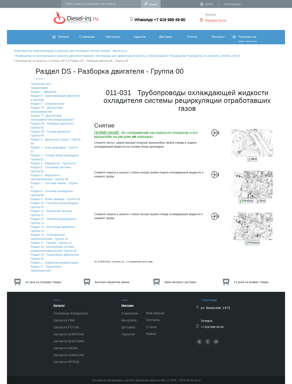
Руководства (247, 39)
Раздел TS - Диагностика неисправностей (47, 110)
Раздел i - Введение (44, 92)
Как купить (113, 37)
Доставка (165, 37)
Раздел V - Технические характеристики (46, 269)
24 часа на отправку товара (43, 282)
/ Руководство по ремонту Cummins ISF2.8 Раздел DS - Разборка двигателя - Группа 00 (71, 61)
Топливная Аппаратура (70, 313)
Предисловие (39, 88)
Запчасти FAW (64, 320)
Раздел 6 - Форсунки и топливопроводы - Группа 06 (49, 177)
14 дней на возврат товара (251, 282)
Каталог (63, 37)
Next (254, 159)
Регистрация (232, 4)
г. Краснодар (209, 300)
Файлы (151, 334)
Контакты (218, 37)
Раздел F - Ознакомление (47, 104)
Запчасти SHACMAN (68, 341)
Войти (209, 4)
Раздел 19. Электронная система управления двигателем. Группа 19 (54, 249)
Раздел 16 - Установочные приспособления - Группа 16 (49, 237)
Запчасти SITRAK (66, 362)
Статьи (192, 37)
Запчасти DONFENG (68, 334)
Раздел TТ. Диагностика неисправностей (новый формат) (52, 118)
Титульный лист (41, 84)
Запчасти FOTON (66, 327)
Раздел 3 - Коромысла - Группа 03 (53, 163)
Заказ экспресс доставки (180, 282)
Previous (247, 201)
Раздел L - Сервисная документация (54, 263)
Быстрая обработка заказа (112, 282)
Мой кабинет (155, 313)
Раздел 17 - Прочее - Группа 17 (51, 243)
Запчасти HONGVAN (68, 355)
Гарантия (139, 37)
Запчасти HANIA (65, 348)
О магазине (87, 37)
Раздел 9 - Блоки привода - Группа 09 (55, 199)
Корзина (210, 14)
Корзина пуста (215, 20)
